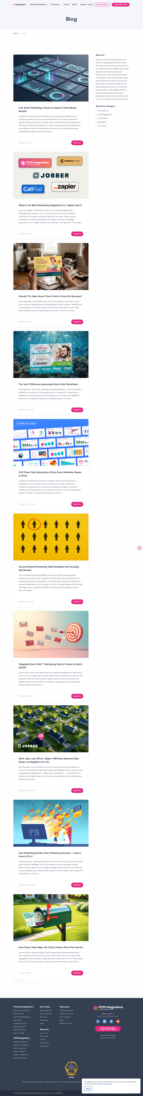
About (74, 4)
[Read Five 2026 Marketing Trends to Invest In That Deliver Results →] (50, 78)
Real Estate (44, 1020)
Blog (61, 1020)
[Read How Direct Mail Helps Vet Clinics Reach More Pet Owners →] (50, 917)
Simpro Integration (20, 1058)
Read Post (77, 143)
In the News (44, 1046)
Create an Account (66, 1013)
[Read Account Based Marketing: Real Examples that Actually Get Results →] (50, 537)
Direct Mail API (18, 1013)
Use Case (102, 126)
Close (88, 1089)
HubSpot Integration (20, 1054)
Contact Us (44, 1033)
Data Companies (46, 1013)
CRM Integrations (105, 114)
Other (42, 1023)
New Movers (17, 1020)
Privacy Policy (49, 1093)
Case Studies (44, 1043)
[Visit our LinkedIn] (111, 1021)
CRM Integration (46, 1010)
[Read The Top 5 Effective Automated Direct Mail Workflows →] (50, 354)
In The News (103, 118)
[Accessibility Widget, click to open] (139, 548)
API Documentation (67, 1010)
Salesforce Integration (21, 1045)
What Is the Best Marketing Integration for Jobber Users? (50, 205)
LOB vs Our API (18, 1033)
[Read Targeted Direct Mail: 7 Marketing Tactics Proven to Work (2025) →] (50, 634)
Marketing (102, 122)
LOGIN (90, 4)
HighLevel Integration (20, 1042)
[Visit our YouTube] (118, 1021)
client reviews (114, 1016)
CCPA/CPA (58, 1093)
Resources (64, 1007)
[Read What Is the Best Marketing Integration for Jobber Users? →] (50, 175)
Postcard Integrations (23, 1007)
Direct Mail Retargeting (21, 1017)
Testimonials (44, 1036)
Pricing (66, 4)
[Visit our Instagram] (98, 1021)
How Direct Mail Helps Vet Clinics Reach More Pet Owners (51, 947)
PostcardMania (24, 1093)
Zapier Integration (19, 1026)
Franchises (43, 1017)
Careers (43, 1039)
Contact (83, 4)
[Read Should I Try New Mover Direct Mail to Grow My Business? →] (50, 266)
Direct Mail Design (19, 1030)
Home (15, 33)
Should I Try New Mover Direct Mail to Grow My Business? (50, 296)
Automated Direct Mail (21, 1010)
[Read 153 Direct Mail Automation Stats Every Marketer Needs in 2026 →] (50, 442)
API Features (103, 111)
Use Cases (55, 4)
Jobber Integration (19, 1051)
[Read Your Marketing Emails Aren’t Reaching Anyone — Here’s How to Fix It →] (50, 823)
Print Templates (65, 1017)
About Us (44, 1029)
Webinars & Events (66, 1023)
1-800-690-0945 (120, 5)
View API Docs (102, 5)
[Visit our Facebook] (105, 1021)
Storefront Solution (20, 1023)
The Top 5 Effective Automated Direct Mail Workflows (48, 384)
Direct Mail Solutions (38, 4)
